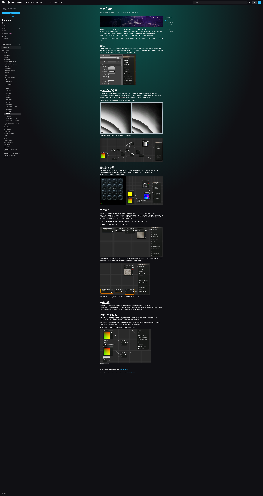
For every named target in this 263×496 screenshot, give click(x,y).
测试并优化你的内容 (8, 142)
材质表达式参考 (9, 99)
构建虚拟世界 (7, 59)
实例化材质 (8, 93)
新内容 (5, 52)
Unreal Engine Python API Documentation (10, 156)
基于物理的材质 (9, 84)
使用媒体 (6, 138)
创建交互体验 (7, 131)
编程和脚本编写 (7, 129)
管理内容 (6, 57)
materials (102, 363)
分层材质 (8, 97)
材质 (6, 79)
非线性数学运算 (170, 22)
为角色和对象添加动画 (9, 133)
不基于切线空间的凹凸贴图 (11, 106)
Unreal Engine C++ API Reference (12, 153)
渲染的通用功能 (8, 66)
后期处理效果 (8, 68)
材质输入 (8, 88)
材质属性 (8, 86)
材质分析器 (8, 116)
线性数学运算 (169, 24)
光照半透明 (8, 111)
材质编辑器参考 (9, 90)
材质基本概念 (9, 81)
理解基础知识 (7, 55)
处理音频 (6, 135)
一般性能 (168, 29)
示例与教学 (6, 147)
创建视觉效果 (7, 127)
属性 (167, 20)
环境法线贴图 (9, 104)
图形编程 (7, 72)
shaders (107, 363)
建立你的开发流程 (8, 140)
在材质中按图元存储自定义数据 (12, 120)
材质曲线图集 (9, 109)
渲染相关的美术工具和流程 (11, 64)
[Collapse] (3, 61)
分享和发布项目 (7, 144)
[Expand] (3, 52)
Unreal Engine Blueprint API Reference (10, 150)
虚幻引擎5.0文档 (5, 50)
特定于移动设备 (170, 31)
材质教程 (8, 102)
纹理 (6, 75)
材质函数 (8, 95)
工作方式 (168, 26)
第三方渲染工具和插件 (10, 77)
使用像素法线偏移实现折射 (11, 118)
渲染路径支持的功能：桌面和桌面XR (12, 124)
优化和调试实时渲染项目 (10, 70)
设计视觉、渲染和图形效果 (10, 61)
